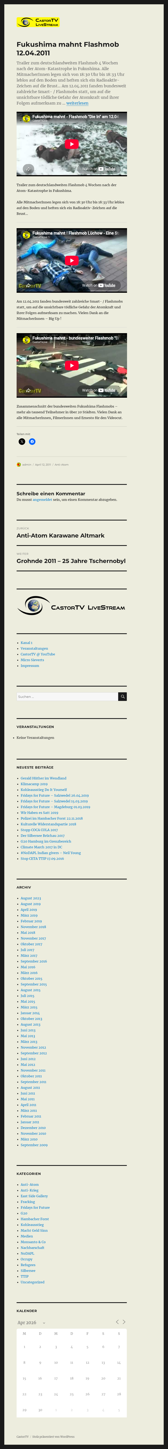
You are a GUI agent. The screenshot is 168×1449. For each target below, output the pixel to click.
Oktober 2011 (31, 1076)
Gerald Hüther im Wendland (43, 778)
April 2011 (28, 1105)
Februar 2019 (31, 921)
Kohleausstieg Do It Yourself (44, 790)
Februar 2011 (31, 1116)
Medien (27, 1236)
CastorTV (23, 1437)
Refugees (28, 1265)
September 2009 (34, 1145)
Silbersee (28, 1271)
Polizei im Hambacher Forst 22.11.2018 (52, 818)
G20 (24, 1213)
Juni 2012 (28, 1059)
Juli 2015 (27, 996)
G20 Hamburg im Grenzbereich (46, 841)
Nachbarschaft (32, 1248)
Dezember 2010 (33, 1128)
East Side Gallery (34, 1196)
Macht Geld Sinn (34, 1230)
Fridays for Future (35, 1207)
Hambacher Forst (35, 1219)
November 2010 (33, 1133)
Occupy (26, 1259)
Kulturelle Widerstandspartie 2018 (48, 824)
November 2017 (33, 938)
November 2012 (33, 1047)
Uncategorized (32, 1282)
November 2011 (33, 1070)
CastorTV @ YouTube (38, 654)
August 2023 (31, 898)
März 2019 (29, 915)
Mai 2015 (28, 1001)
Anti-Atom (62, 464)
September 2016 (34, 961)
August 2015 (31, 990)
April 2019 (29, 910)
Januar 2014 (30, 1013)
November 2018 (33, 927)
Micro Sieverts (32, 660)
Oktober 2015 (31, 978)
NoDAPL (27, 1253)
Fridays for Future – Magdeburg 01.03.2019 (55, 807)
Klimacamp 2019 (34, 784)
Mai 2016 (28, 967)
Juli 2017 (27, 950)
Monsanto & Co (33, 1242)
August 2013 (30, 1024)
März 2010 (29, 1139)
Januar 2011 (30, 1122)
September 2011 (33, 1082)
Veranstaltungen (34, 648)
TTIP (24, 1276)
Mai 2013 (28, 1036)
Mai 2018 (28, 933)
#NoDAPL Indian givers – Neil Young (51, 853)
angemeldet (42, 500)
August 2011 (30, 1088)
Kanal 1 (26, 643)
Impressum (30, 666)
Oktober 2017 (31, 944)
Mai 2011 (28, 1099)
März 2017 (29, 955)
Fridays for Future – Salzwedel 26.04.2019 (55, 795)
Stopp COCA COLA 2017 (39, 830)
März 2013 (29, 1042)
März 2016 (29, 973)
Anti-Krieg (30, 1190)
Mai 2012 (28, 1065)
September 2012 (34, 1053)
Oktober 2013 (31, 1019)
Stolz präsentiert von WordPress (53, 1437)
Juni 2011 (28, 1093)
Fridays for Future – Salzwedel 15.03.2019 (54, 801)
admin (26, 464)
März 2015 (29, 1007)
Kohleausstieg (32, 1225)
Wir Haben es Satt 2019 (39, 813)
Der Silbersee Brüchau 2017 (43, 836)
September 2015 (34, 984)
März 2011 (29, 1110)
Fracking (28, 1202)
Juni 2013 (28, 1030)
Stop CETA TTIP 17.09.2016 (42, 859)
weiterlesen (77, 103)
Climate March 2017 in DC (41, 847)
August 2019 (31, 904)
